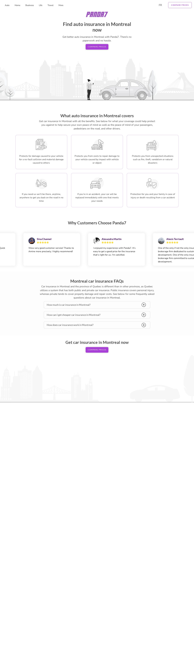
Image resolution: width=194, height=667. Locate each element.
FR (160, 5)
